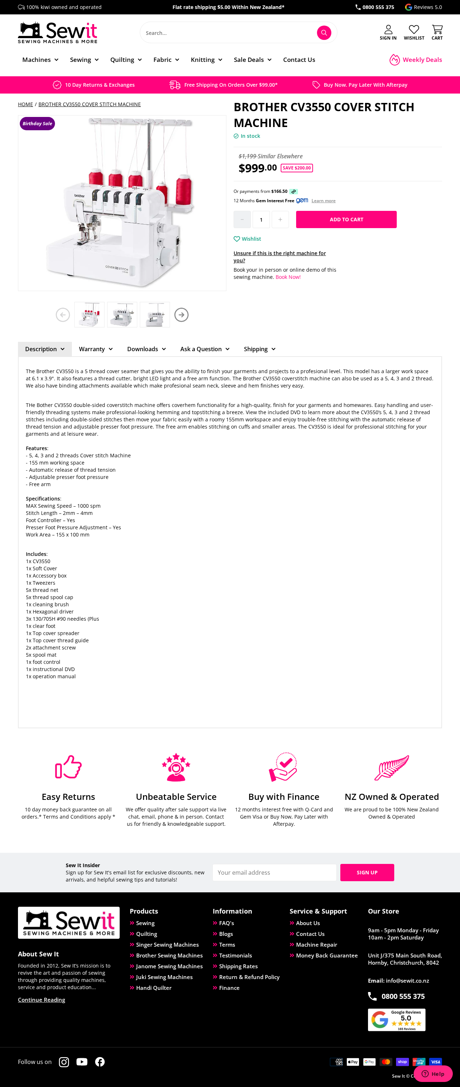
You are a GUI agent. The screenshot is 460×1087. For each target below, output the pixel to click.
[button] (181, 315)
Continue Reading (41, 999)
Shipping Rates (238, 966)
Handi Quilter (153, 987)
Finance (229, 987)
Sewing (145, 923)
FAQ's (226, 923)
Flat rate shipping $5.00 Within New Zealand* (228, 7)
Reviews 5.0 (428, 7)
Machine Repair (316, 944)
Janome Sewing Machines (169, 966)
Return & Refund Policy (249, 976)
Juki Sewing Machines (164, 976)
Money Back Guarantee (327, 955)
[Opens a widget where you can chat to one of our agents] (433, 1074)
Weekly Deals (422, 59)
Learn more (324, 201)
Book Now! (287, 276)
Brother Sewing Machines (169, 955)
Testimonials (235, 955)
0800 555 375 (378, 7)
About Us (308, 923)
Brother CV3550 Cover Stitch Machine (89, 104)
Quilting (146, 933)
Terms (227, 944)
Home (25, 104)
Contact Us (310, 933)
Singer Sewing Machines (167, 944)
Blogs (226, 933)
